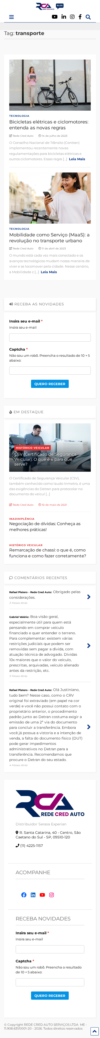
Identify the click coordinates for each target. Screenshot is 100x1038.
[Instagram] (72, 17)
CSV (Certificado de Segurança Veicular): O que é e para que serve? (45, 459)
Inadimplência (22, 519)
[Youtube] (55, 17)
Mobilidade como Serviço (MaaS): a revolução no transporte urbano (49, 238)
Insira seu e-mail (24, 321)
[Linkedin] (64, 17)
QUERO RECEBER (49, 384)
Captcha (17, 349)
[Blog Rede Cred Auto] (50, 8)
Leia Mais (77, 159)
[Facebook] (80, 17)
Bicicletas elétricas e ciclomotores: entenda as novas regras (48, 125)
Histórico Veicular (32, 447)
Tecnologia (19, 116)
